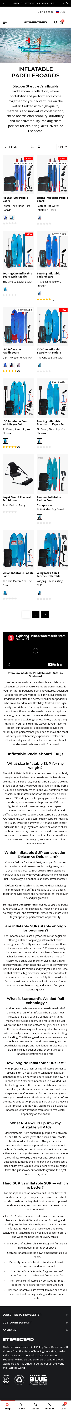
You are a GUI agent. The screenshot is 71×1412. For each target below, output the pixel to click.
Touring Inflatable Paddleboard (48, 275)
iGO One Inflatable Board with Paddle (49, 351)
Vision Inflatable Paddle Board (18, 574)
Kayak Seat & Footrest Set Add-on (17, 498)
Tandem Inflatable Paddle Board (49, 498)
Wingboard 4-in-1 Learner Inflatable (48, 574)
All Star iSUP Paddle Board (15, 199)
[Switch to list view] (32, 147)
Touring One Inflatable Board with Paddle (17, 275)
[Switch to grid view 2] (39, 147)
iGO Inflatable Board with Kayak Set (16, 423)
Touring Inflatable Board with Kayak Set (51, 423)
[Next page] (45, 614)
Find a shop (47, 11)
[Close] (66, 3)
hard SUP (10, 1216)
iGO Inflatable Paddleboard (12, 351)
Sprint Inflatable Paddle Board (52, 199)
